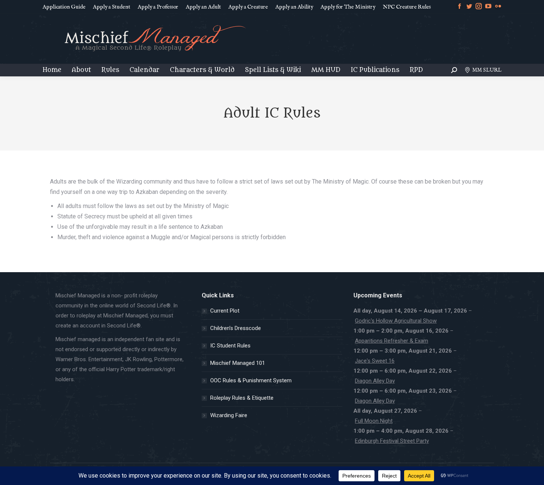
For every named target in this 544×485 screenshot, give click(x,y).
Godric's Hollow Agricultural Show (396, 320)
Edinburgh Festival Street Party (392, 441)
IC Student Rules (230, 345)
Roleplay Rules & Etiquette (241, 398)
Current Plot (224, 310)
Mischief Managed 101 (237, 363)
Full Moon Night (374, 421)
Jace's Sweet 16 (374, 360)
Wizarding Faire (228, 415)
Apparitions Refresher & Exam (391, 340)
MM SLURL (486, 70)
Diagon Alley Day (375, 380)
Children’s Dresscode (235, 328)
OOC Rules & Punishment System (251, 380)
